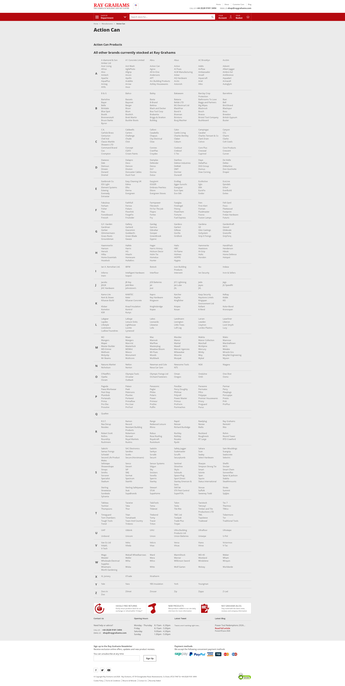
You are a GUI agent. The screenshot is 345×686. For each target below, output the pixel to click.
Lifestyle (105, 324)
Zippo (201, 591)
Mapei (104, 343)
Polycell (177, 395)
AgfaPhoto (130, 69)
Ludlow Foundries (109, 330)
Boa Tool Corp (156, 111)
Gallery (128, 224)
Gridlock (178, 236)
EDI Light (105, 184)
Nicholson (106, 367)
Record (128, 424)
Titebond (154, 514)
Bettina (153, 105)
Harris (128, 248)
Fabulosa (105, 202)
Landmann (179, 318)
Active (177, 66)
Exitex (225, 193)
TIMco (225, 508)
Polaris (153, 395)
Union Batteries (181, 536)
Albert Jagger (229, 69)
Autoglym (227, 84)
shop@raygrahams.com (239, 8)
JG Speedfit (228, 285)
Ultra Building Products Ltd (180, 531)
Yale (103, 583)
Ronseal (129, 436)
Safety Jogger (180, 448)
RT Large (202, 439)
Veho (127, 542)
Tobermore (228, 514)
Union (153, 536)
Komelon (105, 309)
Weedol (104, 557)
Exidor (201, 193)
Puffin (152, 407)
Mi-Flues (154, 352)
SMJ (127, 472)
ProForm (178, 404)
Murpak (177, 358)
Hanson (104, 248)
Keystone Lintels (205, 297)
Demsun (105, 166)
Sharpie (201, 463)
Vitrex (201, 545)
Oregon (177, 376)
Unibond (105, 536)
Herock (104, 251)
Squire (201, 478)
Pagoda (104, 386)
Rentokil (226, 424)
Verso (176, 542)
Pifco (200, 392)
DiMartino (227, 166)
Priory (201, 401)
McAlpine (202, 346)
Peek (127, 389)
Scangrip (227, 451)
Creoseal (202, 150)
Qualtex (104, 413)
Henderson (228, 248)
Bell (224, 102)
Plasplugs (227, 392)
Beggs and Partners (207, 102)
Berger (128, 105)
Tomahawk (130, 517)
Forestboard (107, 214)
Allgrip (128, 72)
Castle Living (180, 132)
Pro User (129, 404)
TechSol (104, 505)
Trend (104, 523)
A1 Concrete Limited (134, 60)
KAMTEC (129, 294)
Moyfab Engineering (232, 355)
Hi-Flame (178, 251)
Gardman (105, 227)
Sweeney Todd (205, 493)
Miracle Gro (228, 352)
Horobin (202, 257)
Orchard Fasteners (158, 376)
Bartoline (105, 99)
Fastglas (178, 202)
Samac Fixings (107, 451)
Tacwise (129, 502)
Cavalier (202, 132)
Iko (199, 266)
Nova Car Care (156, 367)
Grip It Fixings (204, 236)
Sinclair (226, 466)
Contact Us (143, 681)
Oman (177, 373)
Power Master (180, 398)
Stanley (153, 481)
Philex (153, 392)
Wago (103, 554)
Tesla (176, 505)
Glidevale (227, 230)
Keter (127, 297)
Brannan (178, 114)
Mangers (105, 340)
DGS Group (203, 166)
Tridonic (129, 523)
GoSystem (203, 233)
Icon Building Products (180, 268)
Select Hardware (205, 457)
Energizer (178, 187)
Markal (177, 343)
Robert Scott (107, 433)
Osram (104, 380)
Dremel (104, 175)
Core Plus (202, 147)
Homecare (130, 257)
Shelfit (226, 463)
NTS (176, 367)
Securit (153, 457)
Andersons (155, 75)
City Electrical (156, 138)
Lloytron (202, 324)
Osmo (225, 376)
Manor (177, 340)
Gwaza (128, 239)
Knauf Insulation (133, 306)
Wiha (127, 560)
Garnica (153, 227)
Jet (151, 285)
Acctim (226, 60)
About (227, 4)
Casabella (154, 132)
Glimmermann (108, 233)
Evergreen (130, 193)
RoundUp (105, 439)
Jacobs (104, 282)
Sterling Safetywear (134, 487)
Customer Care (238, 4)
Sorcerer (105, 475)
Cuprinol (202, 153)
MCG (225, 346)
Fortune (177, 214)
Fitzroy (177, 208)
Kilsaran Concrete (133, 300)
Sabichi (104, 448)
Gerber (104, 230)
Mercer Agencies (181, 349)
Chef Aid (105, 138)
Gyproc (153, 239)
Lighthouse (130, 324)
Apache (104, 78)
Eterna (128, 190)
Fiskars (128, 208)
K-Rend (201, 309)
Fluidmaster (203, 211)
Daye (200, 160)
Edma (128, 184)
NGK (200, 364)
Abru (152, 60)
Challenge (129, 135)
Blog (249, 4)
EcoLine (226, 181)
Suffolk (201, 490)
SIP (126, 469)
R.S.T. (103, 421)
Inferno (104, 272)
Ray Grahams (229, 421)
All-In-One (154, 72)
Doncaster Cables (133, 172)
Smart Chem (228, 469)
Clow (152, 141)
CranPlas (154, 150)
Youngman (203, 583)
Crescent (227, 150)
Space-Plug (179, 475)
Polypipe (202, 395)
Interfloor (154, 272)
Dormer (177, 172)
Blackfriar (178, 108)
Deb (103, 163)
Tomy (152, 517)
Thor (127, 508)
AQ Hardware (180, 78)
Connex (153, 147)
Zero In (104, 591)
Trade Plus (179, 520)
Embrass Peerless (158, 187)
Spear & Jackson (230, 475)
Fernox (128, 205)
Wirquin (226, 560)
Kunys (128, 312)
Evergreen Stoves (158, 193)
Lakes (152, 318)
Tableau (104, 502)
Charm (226, 135)
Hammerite (203, 245)
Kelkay (226, 294)
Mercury (202, 349)
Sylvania (105, 496)
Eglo (200, 184)
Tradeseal (202, 520)
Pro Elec (105, 404)
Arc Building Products (160, 81)
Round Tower (229, 436)
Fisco (225, 205)
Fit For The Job (156, 208)
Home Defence (230, 254)
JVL (199, 288)
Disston (128, 169)
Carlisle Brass (107, 132)
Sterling (104, 487)
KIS (224, 300)
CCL (224, 132)
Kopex (153, 309)
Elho (127, 187)
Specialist (105, 478)
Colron (201, 141)
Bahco (128, 93)
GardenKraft (228, 224)
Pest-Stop (105, 392)
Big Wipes (203, 105)
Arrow (128, 84)
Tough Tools (107, 520)
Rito (224, 427)
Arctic (176, 81)
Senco (128, 463)
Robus (153, 433)
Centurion (105, 135)
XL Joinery (106, 576)
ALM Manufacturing (183, 72)
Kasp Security (204, 294)
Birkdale (105, 108)
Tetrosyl (202, 505)
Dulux (152, 175)
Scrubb (153, 454)
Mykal (201, 358)
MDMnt (129, 349)
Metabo (226, 349)
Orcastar (129, 376)
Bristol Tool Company (208, 117)
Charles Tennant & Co (208, 135)
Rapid (176, 421)
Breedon (227, 114)
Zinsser (153, 591)
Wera (152, 557)
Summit (226, 490)
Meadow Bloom (157, 349)
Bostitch (129, 114)
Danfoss (178, 160)
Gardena (202, 224)
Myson (226, 358)
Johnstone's (130, 288)
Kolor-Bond (228, 306)
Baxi (225, 99)
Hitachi (128, 254)
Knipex (177, 306)
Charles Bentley (181, 135)
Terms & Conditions (113, 681)
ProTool (129, 407)
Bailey (153, 93)
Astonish (178, 84)
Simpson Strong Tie (207, 466)
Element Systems (109, 187)
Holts (200, 254)
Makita (201, 337)
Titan (127, 514)
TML (200, 514)
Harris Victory (156, 248)
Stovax (201, 487)
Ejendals (226, 184)
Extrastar (105, 196)
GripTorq (227, 236)
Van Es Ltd (106, 542)
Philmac (178, 392)
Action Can (155, 66)
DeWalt (177, 166)
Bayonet (129, 102)
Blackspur (227, 108)
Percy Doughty (181, 389)
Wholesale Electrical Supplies (110, 562)
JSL (175, 288)
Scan (200, 451)
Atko (200, 84)
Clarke (226, 138)
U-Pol (225, 536)
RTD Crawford (229, 439)
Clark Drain (203, 138)
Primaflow (130, 401)
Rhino (152, 427)
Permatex (202, 389)
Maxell (177, 346)
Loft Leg (178, 327)
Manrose (227, 340)
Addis (201, 66)
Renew (201, 424)
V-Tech (104, 548)
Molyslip (105, 355)
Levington (178, 321)
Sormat (128, 475)
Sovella (153, 475)
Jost (151, 288)
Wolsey (201, 566)
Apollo (128, 78)
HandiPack (228, 245)
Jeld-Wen (129, 285)
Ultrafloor (202, 530)
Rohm (225, 433)
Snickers (154, 472)
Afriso (104, 69)
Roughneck (203, 436)
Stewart (153, 487)
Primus (177, 401)
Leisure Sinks (131, 321)
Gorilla (177, 233)
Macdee (177, 337)
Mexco (128, 352)
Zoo (103, 594)
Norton (128, 367)
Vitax (152, 545)
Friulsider (129, 217)
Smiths (104, 472)
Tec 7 (225, 502)
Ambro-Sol (228, 72)
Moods (153, 355)
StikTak (177, 487)
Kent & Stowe (107, 297)
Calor (176, 129)
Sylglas (226, 493)
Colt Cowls (227, 141)
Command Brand (109, 147)
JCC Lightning (180, 282)
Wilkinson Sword (182, 560)
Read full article (222, 628)
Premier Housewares (208, 398)
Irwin (103, 275)
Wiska (128, 566)
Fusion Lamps (204, 217)
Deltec (226, 163)
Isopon (128, 275)
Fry (151, 217)
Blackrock (202, 108)
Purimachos (179, 407)
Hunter (153, 260)
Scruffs (177, 454)
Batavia (177, 99)
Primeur (153, 401)
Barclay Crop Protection (204, 95)
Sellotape (105, 463)
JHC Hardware (107, 288)
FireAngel (178, 205)
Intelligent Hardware (134, 272)
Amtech (104, 75)
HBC (176, 248)
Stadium (105, 481)
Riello (200, 427)
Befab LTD (179, 102)
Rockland (202, 433)
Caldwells (129, 129)
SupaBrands (131, 493)
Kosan (177, 309)
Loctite (128, 327)
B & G (104, 93)
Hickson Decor (156, 251)
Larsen (201, 318)
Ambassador (204, 72)
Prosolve (105, 407)
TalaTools (154, 502)
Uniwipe (202, 536)
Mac (152, 337)
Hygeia (177, 260)
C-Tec (176, 153)
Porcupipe (227, 395)
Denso (153, 166)
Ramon (128, 421)
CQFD (128, 150)
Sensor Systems (157, 463)
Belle (103, 105)
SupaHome (155, 493)
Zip (175, 591)
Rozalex (177, 439)
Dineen (104, 169)
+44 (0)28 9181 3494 (206, 8)
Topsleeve (203, 517)
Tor (224, 517)
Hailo (176, 245)
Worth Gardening (109, 569)
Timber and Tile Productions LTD (206, 510)
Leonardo (154, 321)
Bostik (104, 114)
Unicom (129, 536)
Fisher (104, 208)
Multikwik (154, 358)
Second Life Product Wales (110, 459)
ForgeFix (129, 214)
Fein (200, 202)
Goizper (153, 233)
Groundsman (107, 239)
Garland (129, 227)
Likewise (154, 324)
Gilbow (177, 230)
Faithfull (129, 202)
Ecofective (203, 181)
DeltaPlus (202, 163)
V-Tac (225, 545)
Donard (104, 172)
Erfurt (225, 187)
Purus (201, 407)
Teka (127, 505)
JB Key (128, 282)
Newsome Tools (181, 364)
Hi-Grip (201, 251)
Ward (152, 554)
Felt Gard (227, 202)
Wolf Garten (179, 566)
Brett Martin (131, 117)
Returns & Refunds (130, 681)
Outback (129, 380)
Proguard (202, 404)
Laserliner (227, 318)
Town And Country (134, 520)
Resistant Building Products (133, 428)
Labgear (105, 318)
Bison (128, 108)
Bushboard (203, 120)
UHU (152, 530)
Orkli (200, 376)
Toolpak (178, 517)
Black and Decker (158, 108)
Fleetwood (227, 208)
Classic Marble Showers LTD (108, 143)
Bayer (104, 102)
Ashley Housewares (159, 84)
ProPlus (226, 404)
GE (199, 227)
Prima (104, 401)
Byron (104, 123)
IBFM (127, 266)
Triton (152, 523)
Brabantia (154, 114)
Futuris (226, 217)
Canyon (226, 129)
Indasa (226, 266)
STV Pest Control (181, 490)
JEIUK (103, 285)
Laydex (104, 321)
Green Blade (131, 236)
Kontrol (128, 309)
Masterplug (155, 346)
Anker (177, 75)
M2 (102, 337)
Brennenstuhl (107, 117)
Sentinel (178, 463)
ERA (200, 187)
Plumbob (105, 395)
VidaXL (104, 545)
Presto (226, 398)
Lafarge (128, 318)
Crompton (106, 153)
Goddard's (130, 233)
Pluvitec (129, 395)
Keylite (177, 297)
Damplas (154, 160)
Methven (105, 352)
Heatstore (202, 248)
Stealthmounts (229, 481)
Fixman (201, 208)
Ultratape (227, 530)
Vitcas (177, 545)
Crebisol (178, 150)
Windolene (203, 560)
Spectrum (129, 478)
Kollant (201, 306)
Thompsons (106, 508)
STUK (152, 490)
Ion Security (203, 272)
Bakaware (178, 93)
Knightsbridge (156, 306)
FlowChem (179, 211)
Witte (152, 566)
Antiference (228, 75)
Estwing (104, 190)
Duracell (178, 175)
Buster (226, 120)
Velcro (153, 542)
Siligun (153, 466)
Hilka (103, 254)
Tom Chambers (108, 517)
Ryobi (176, 442)
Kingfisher (178, 300)
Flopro (153, 211)
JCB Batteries (156, 282)
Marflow (154, 343)
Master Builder (108, 346)
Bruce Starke (107, 120)
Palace (128, 386)
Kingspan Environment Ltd (206, 302)
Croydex (154, 153)
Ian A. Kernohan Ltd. (110, 266)
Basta (152, 99)
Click (127, 141)
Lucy (225, 327)
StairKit (128, 481)
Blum (127, 111)
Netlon (128, 364)
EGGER (153, 184)
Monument (130, 355)
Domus (201, 169)
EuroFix (201, 190)
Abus (176, 60)
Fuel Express (180, 217)
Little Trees (179, 324)
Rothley (177, 436)
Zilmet (128, 591)
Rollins (104, 436)
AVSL (103, 87)
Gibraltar (154, 230)
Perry (225, 389)
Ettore (152, 190)
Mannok (154, 340)
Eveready (105, 193)
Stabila (226, 478)
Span (200, 475)
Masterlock (130, 346)
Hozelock (105, 260)
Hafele (128, 245)
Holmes (177, 254)
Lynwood (129, 330)
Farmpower (155, 202)
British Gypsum (230, 117)
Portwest (129, 398)
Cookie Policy (99, 681)
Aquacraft (202, 78)
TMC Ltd (178, 514)
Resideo (104, 427)
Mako (225, 337)
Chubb (128, 138)
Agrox (152, 69)
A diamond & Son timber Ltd (109, 61)
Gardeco (178, 224)
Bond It (177, 111)
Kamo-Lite (106, 294)
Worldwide (228, 566)
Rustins (128, 442)
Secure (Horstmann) (134, 457)
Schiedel (105, 454)
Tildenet (153, 508)
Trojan (177, 523)
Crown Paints (131, 153)
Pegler (153, 389)
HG (126, 251)
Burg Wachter (180, 120)
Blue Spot (105, 111)
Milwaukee (179, 352)
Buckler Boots (131, 120)
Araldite (129, 81)
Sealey (201, 454)
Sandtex (129, 451)
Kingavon (154, 300)
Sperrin (153, 478)
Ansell (201, 75)
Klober (104, 306)
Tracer (153, 520)
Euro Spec (178, 190)
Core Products (229, 147)
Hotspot (226, 257)
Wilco (152, 560)
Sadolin (153, 448)
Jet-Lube (178, 285)
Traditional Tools (230, 520)
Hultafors (129, 260)
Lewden (202, 321)
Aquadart (227, 78)
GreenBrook (155, 236)
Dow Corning (204, 172)
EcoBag (177, 181)
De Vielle (227, 160)
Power (153, 398)
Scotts (128, 454)
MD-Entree (106, 349)
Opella (104, 376)
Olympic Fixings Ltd (159, 373)
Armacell (227, 81)
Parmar (226, 386)
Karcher (177, 294)
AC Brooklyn (204, 60)
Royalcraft (154, 439)
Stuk (127, 490)
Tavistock (202, 502)
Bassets (128, 99)
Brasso (201, 114)
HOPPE (177, 257)
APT (151, 78)
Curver (226, 153)
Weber (226, 554)
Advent (226, 66)
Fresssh (104, 217)
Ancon (128, 75)
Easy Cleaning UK (133, 181)
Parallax (178, 386)
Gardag (153, 224)
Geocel (226, 227)
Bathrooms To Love (207, 99)
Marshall (202, 343)
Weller (128, 557)
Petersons (130, 392)
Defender (154, 163)
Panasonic (154, 386)
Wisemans (106, 566)
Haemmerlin (107, 245)
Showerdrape (107, 466)
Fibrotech (154, 205)
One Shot (227, 373)
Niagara (226, 364)
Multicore (129, 358)
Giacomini (130, 230)
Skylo (176, 469)
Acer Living (106, 66)
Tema (152, 505)
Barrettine (227, 93)
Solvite (201, 472)
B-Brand (154, 102)
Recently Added (155, 681)
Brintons (178, 117)
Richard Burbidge (182, 427)
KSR (103, 312)
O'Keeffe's (105, 373)
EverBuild (227, 190)
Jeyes (200, 285)
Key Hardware (156, 297)
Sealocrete (227, 454)
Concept (129, 147)
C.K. (103, 129)
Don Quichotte (229, 169)
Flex (103, 211)
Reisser (177, 424)
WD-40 (201, 554)
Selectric (226, 457)
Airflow (201, 69)
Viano (201, 542)
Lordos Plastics (205, 327)
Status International (207, 481)
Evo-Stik (178, 193)
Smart (201, 469)
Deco (127, 163)
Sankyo (153, 451)
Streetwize (106, 490)
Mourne (178, 355)
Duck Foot (130, 175)
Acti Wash (130, 66)
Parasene (202, 386)
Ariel (200, 81)
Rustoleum (155, 442)
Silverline (178, 466)
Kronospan (228, 309)
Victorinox (227, 542)
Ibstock (153, 266)
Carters (128, 132)
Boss (225, 111)
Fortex (153, 214)
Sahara (201, 448)
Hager (152, 245)
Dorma (153, 172)
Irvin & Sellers (229, 272)
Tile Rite (177, 508)
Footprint (227, 211)
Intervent (178, 272)
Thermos (227, 505)
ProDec (153, 404)
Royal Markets (132, 439)
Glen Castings (204, 230)
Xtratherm (154, 576)
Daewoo (105, 160)
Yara (127, 583)
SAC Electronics (132, 448)
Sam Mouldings (230, 448)
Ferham (104, 205)
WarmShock (179, 554)
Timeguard (106, 514)
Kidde (225, 297)
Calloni (153, 129)
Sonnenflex (228, 472)
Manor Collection (206, 340)
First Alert (202, 205)
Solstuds (178, 472)
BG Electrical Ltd (181, 105)
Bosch (201, 111)
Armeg (104, 84)
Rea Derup (106, 424)
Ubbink (128, 530)
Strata (225, 487)
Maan (128, 337)
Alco (103, 72)
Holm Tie (154, 254)
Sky (151, 469)
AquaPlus (105, 81)
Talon (176, 502)
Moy (200, 355)
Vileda (128, 545)
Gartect (177, 227)
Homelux (154, 257)
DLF (151, 169)
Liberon (226, 321)
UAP (103, 530)
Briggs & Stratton (158, 117)
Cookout (178, 147)
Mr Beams (106, 358)
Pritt (225, 401)
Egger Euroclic (180, 184)
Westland (202, 557)
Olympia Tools (132, 373)
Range (153, 421)
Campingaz (203, 129)
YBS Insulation (156, 583)
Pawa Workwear (108, 389)
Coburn (177, 141)
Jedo (200, 282)
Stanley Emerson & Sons (183, 483)
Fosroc (201, 214)
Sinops (104, 469)
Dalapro (129, 160)
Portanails (106, 398)
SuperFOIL (179, 493)
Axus (127, 87)
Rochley (177, 433)
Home (218, 4)
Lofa (152, 327)
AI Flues (177, 69)
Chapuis (153, 135)
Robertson (130, 433)
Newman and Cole (158, 364)
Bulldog (153, 120)
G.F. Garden (106, 224)
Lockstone (106, 327)
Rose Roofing (156, 436)
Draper (226, 172)
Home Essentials (108, 257)
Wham (226, 557)
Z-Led (225, 591)
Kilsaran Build (107, 300)
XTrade (128, 576)
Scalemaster (179, 451)
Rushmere (106, 442)
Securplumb (179, 457)
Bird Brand (228, 105)
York (176, 583)
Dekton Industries (182, 163)
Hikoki (226, 251)
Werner (177, 557)
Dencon (129, 166)
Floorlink (129, 211)
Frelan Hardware (230, 214)
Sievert (128, 466)
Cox (103, 150)
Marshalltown (229, 343)
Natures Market (108, 364)
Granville (227, 233)
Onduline (202, 373)
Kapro (152, 294)
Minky (201, 352)
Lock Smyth (228, 324)
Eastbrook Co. (107, 181)
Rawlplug (202, 421)
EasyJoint (154, 181)
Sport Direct (179, 478)
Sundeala (105, 493)
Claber (177, 138)
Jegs (224, 282)
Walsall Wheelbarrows (135, 554)
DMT (176, 169)
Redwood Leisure (158, 424)
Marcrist (129, 343)
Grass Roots (106, 236)
